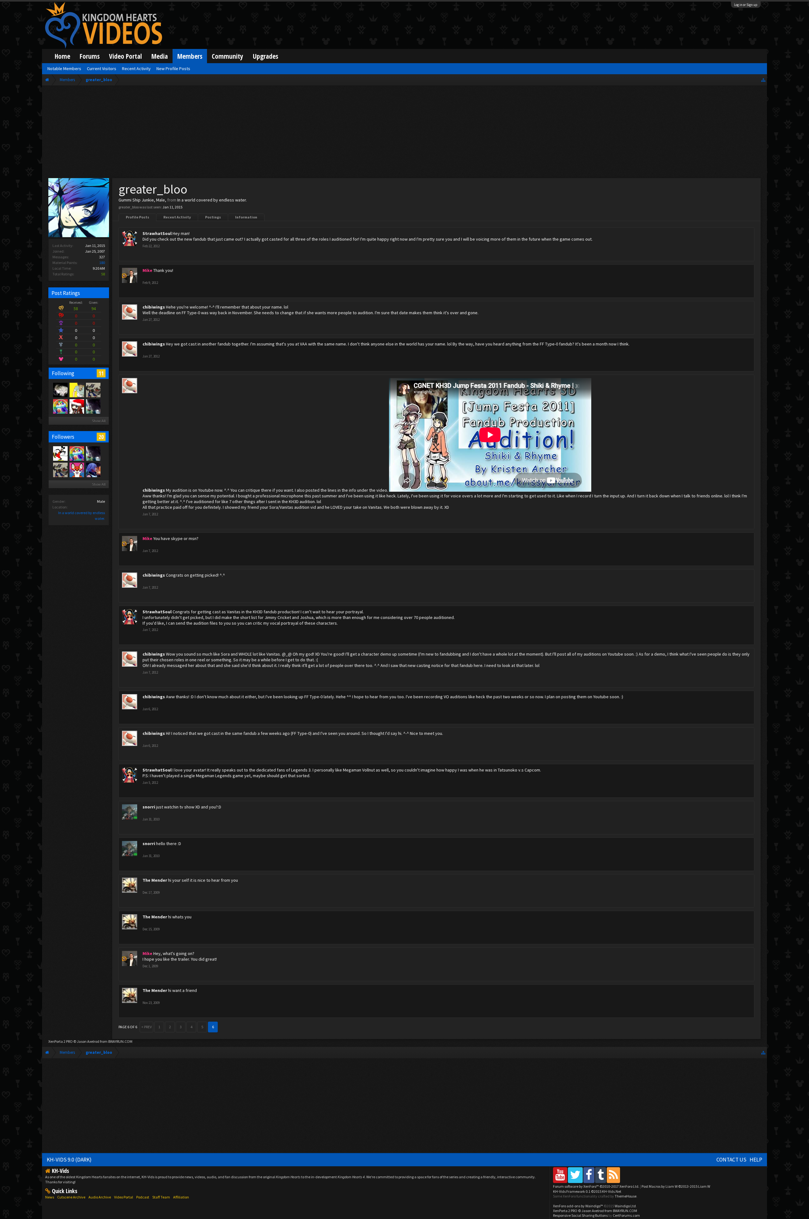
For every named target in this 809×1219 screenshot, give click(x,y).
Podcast (142, 1197)
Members (189, 56)
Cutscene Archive (71, 1197)
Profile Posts (137, 217)
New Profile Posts (173, 68)
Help (756, 1159)
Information (246, 217)
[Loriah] (76, 406)
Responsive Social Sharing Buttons (580, 1215)
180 (102, 262)
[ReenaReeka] (92, 406)
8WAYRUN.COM (120, 1041)
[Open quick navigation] (763, 80)
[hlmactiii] (92, 469)
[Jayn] (76, 389)
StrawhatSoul (157, 233)
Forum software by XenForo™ (596, 1186)
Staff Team (161, 1197)
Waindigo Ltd (625, 1206)
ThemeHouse (625, 1196)
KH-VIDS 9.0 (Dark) (69, 1159)
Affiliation (181, 1197)
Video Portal (125, 56)
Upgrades (265, 56)
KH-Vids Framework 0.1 (587, 1191)
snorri (149, 807)
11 (101, 373)
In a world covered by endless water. (212, 200)
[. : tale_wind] (60, 406)
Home (62, 56)
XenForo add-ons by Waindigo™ (578, 1206)
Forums (90, 56)
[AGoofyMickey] (60, 453)
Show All (99, 420)
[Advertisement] (404, 133)
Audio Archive (99, 1197)
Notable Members (64, 68)
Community (227, 56)
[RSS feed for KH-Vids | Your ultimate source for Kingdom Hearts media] (613, 1175)
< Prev (146, 1026)
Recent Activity (177, 217)
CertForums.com (626, 1215)
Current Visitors (101, 68)
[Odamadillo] (92, 389)
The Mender (155, 880)
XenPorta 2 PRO (60, 1041)
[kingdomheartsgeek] (76, 469)
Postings (213, 217)
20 (101, 437)
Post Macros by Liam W (676, 1186)
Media (159, 56)
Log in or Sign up (745, 5)
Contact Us (731, 1159)
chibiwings (154, 307)
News (49, 1197)
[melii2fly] (60, 389)
